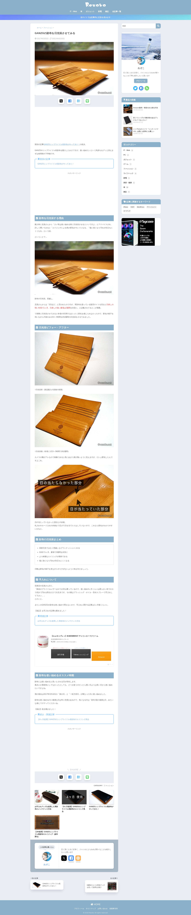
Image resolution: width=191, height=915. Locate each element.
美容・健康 (128, 183)
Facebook (71, 862)
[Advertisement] (74, 125)
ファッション (109, 785)
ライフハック (129, 173)
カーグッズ (127, 211)
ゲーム (127, 164)
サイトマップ (91, 908)
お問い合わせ (103, 908)
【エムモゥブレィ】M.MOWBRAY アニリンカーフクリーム (74, 636)
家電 (100, 11)
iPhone (126, 207)
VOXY (132, 207)
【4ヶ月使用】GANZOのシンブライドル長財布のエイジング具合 (63, 719)
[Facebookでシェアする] (70, 101)
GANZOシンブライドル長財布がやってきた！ (62, 144)
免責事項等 (113, 908)
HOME (96, 904)
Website (78, 862)
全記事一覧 (116, 11)
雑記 (107, 11)
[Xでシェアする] (61, 101)
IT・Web (73, 11)
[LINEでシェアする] (87, 101)
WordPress (140, 207)
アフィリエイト (151, 207)
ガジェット (90, 11)
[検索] (158, 25)
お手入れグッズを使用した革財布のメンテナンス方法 (59, 621)
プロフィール (140, 81)
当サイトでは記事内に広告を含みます (95, 17)
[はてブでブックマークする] (78, 101)
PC (125, 155)
